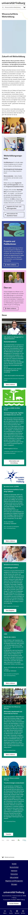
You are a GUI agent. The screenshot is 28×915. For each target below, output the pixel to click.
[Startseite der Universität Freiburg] (13, 3)
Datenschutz (14, 874)
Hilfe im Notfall (14, 877)
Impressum (14, 870)
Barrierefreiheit (14, 867)
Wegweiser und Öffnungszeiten (14, 881)
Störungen (14, 884)
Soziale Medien (14, 903)
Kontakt (14, 864)
